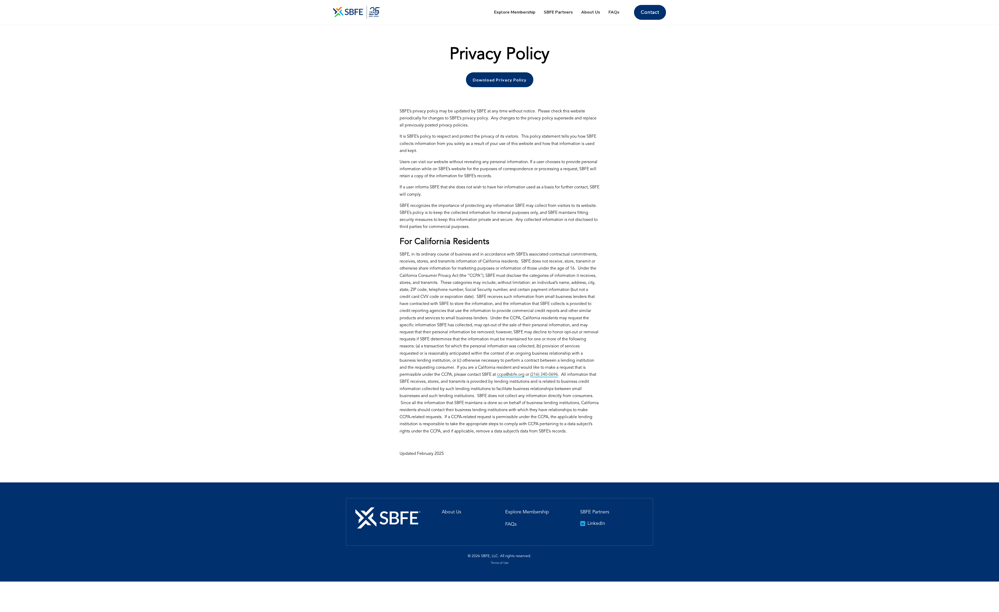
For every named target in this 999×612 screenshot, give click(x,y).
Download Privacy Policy (500, 79)
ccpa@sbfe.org (510, 375)
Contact (650, 12)
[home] (356, 12)
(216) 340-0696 (544, 375)
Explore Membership (514, 12)
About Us (590, 12)
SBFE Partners (558, 12)
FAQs (614, 12)
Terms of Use (500, 563)
